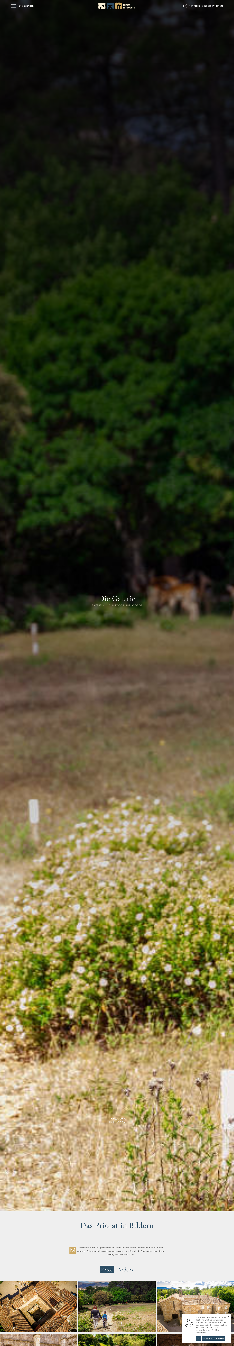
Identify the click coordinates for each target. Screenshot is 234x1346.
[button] (228, 1316)
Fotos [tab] (107, 1269)
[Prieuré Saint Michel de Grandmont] (117, 6)
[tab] (125, 1269)
